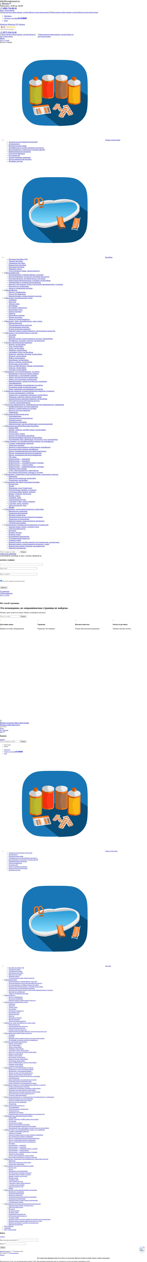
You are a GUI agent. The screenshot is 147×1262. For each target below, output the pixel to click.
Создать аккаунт (14, 1253)
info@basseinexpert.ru (10, 1)
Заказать (4, 587)
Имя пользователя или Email (9, 1240)
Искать (23, 552)
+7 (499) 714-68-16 (8, 8)
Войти (3, 1247)
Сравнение (7, 1228)
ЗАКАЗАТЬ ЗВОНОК (8, 554)
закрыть (2, 739)
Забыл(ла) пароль (5, 1251)
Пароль (2, 1244)
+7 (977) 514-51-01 (8, 32)
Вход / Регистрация (10, 1229)
